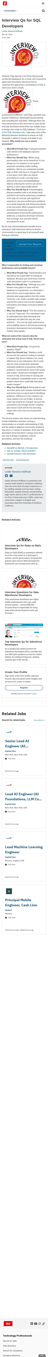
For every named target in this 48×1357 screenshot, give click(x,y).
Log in (34, 694)
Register (24, 688)
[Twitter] (7, 476)
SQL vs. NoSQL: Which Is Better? (21, 451)
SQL (41, 85)
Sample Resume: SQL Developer (21, 454)
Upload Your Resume (30, 244)
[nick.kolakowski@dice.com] (11, 476)
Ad (42, 1355)
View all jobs (39, 720)
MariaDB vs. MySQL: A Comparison (22, 448)
